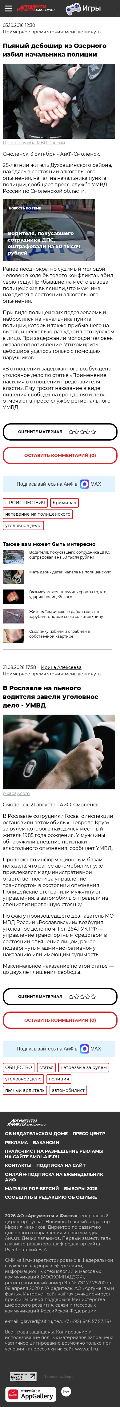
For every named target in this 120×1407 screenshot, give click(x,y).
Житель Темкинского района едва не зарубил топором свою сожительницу (66, 614)
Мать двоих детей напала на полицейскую (70, 572)
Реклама (16, 1142)
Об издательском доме (36, 1133)
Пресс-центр (89, 1133)
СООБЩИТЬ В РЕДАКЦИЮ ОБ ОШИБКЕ (51, 1197)
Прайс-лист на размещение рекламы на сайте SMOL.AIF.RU (54, 1154)
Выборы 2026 (81, 1188)
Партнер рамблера (58, 1377)
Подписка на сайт (61, 1165)
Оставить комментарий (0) (60, 455)
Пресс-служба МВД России (34, 143)
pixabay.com (16, 793)
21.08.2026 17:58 (19, 667)
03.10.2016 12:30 (19, 25)
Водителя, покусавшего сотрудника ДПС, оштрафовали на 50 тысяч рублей (69, 555)
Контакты (18, 1165)
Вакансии (46, 1142)
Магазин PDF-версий (32, 1188)
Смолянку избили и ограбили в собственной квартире (59, 634)
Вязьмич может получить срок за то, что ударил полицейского (67, 594)
